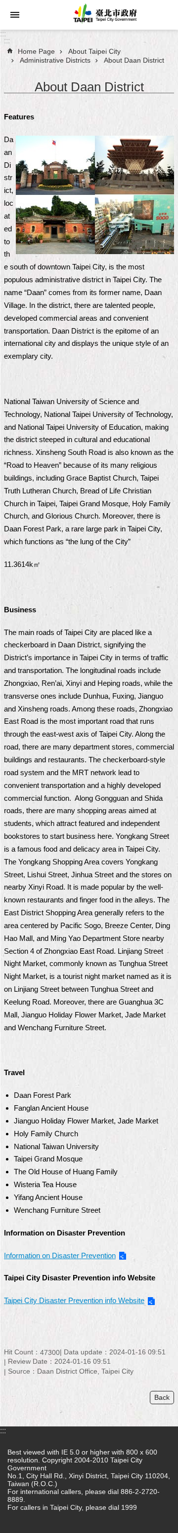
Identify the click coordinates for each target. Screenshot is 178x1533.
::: (3, 34)
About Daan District (134, 60)
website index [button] (15, 15)
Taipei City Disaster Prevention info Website (74, 1300)
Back (162, 1397)
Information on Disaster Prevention (60, 1255)
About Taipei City (94, 51)
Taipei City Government (104, 15)
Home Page (36, 51)
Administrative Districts (55, 60)
